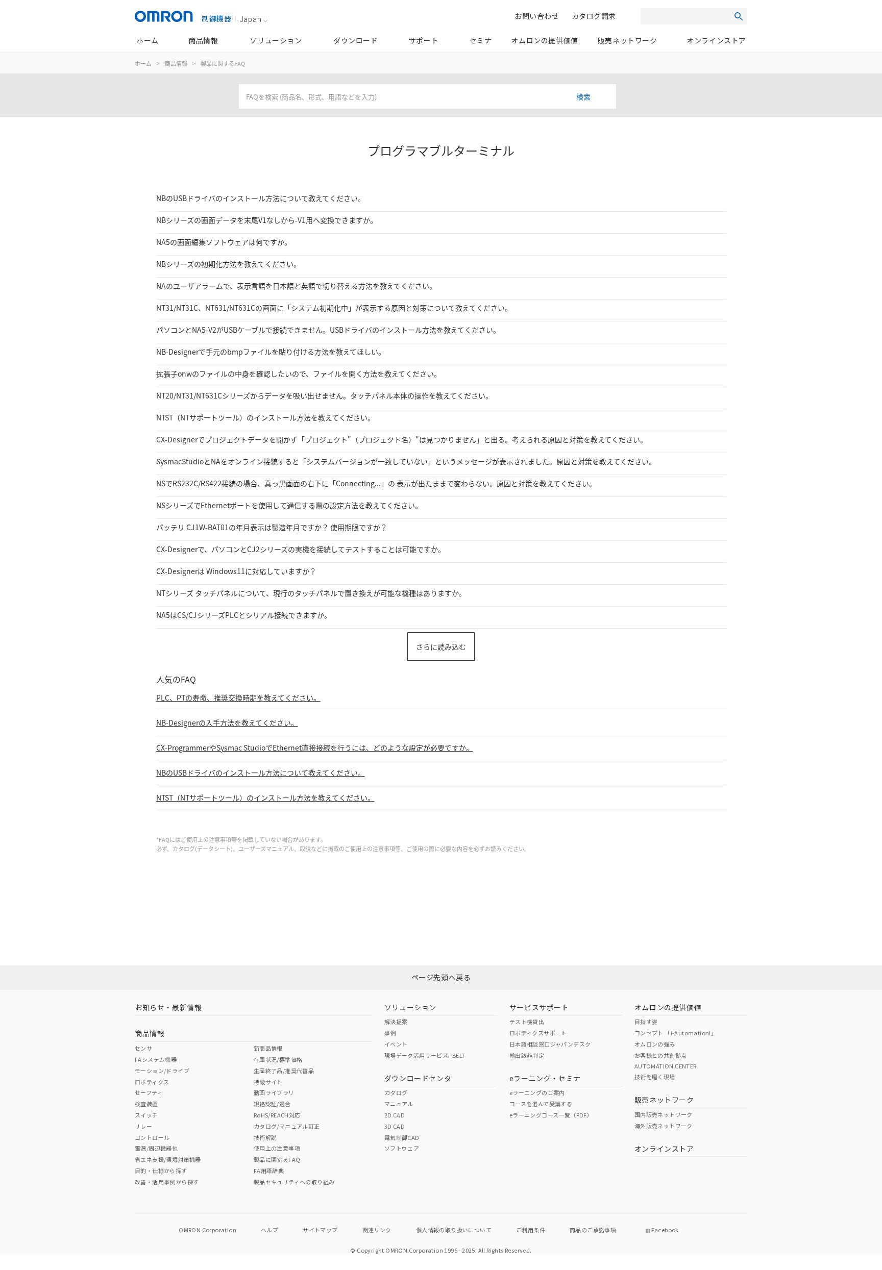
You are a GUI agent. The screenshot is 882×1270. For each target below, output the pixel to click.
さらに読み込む (441, 646)
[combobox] (427, 96)
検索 (583, 96)
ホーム (143, 63)
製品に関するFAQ (223, 63)
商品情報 (176, 63)
